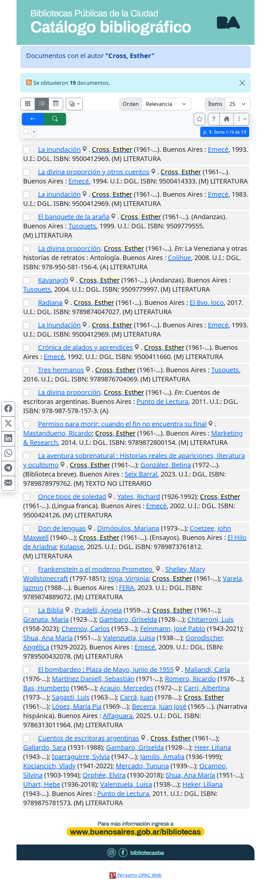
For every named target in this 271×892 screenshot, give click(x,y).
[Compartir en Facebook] (8, 408)
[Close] (242, 83)
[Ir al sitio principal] (135, 22)
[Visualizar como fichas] (27, 104)
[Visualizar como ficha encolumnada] (42, 104)
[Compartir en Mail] (8, 483)
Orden (131, 104)
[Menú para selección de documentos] (34, 132)
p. (224, 132)
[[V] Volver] (33, 119)
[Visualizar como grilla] (56, 104)
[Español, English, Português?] (74, 104)
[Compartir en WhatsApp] (8, 453)
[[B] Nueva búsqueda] (55, 119)
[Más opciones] (241, 119)
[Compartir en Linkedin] (8, 438)
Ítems (215, 104)
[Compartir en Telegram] (8, 468)
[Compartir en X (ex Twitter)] (8, 423)
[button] (214, 119)
